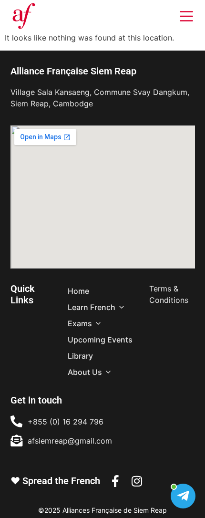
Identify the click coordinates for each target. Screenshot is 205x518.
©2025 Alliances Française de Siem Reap (102, 510)
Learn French (91, 307)
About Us (85, 372)
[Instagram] (137, 481)
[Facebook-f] (116, 481)
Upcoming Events (100, 339)
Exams (80, 323)
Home (78, 291)
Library (80, 356)
